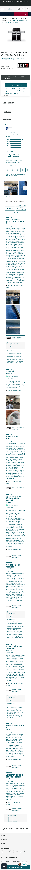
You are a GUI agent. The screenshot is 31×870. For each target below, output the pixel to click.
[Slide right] (19, 47)
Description (8, 103)
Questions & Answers (13, 828)
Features (6, 112)
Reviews (6, 119)
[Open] (4, 866)
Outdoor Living (11, 18)
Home (4, 18)
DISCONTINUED (16, 85)
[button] (2, 9)
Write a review (20, 59)
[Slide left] (12, 47)
